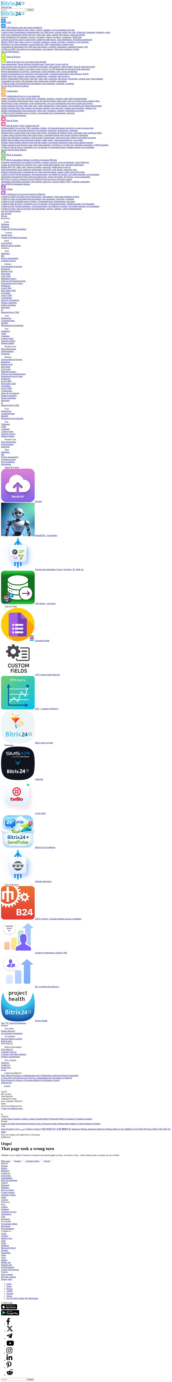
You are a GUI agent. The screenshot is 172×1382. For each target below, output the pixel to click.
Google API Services (10, 1269)
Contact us (5, 1173)
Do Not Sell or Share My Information (22, 1298)
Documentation (7, 1228)
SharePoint (5, 1253)
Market (4, 1260)
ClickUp (4, 1236)
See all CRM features (10, 52)
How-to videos (7, 1190)
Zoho (3, 1241)
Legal (8, 1284)
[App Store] (9, 1309)
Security (9, 1293)
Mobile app (6, 1262)
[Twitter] (9, 1331)
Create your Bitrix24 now (12, 1108)
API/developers (7, 1267)
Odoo (3, 1255)
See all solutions (8, 462)
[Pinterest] (9, 1367)
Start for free (6, 7)
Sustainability (6, 1178)
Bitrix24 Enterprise (9, 1180)
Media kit (5, 1171)
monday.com (6, 1238)
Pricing (4, 216)
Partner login (6, 1279)
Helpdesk (5, 1185)
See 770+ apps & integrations (13, 1023)
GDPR (9, 1291)
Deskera (4, 1250)
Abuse (9, 1296)
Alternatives (6, 1214)
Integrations (6, 464)
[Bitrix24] (12, 5)
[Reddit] (9, 1375)
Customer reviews (8, 1212)
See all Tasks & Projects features (15, 86)
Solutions (5, 1209)
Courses (4, 1200)
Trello (3, 1243)
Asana (3, 1233)
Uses (3, 1216)
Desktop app (6, 1265)
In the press (6, 1175)
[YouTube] (10, 1346)
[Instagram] (9, 1353)
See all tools (6, 213)
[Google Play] (10, 1315)
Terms (9, 1286)
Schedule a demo (8, 1195)
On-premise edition (9, 1224)
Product (4, 1166)
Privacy (9, 1289)
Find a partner (7, 1274)
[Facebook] (8, 1324)
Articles (4, 1207)
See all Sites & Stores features (13, 150)
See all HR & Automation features (15, 184)
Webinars (5, 1187)
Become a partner (8, 1277)
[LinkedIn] (9, 1360)
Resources (5, 1219)
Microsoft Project (8, 1248)
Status (3, 1197)
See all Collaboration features (13, 115)
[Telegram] (9, 1338)
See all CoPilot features (11, 211)
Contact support (8, 1192)
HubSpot (5, 1245)
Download (5, 1226)
